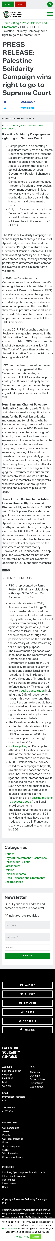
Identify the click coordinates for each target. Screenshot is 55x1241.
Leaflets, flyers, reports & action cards (23, 1172)
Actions (9, 854)
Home (6, 23)
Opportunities (37, 1079)
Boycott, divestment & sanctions (26, 858)
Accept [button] (35, 1237)
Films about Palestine (14, 1176)
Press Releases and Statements (25, 878)
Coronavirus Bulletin (17, 862)
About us (35, 1072)
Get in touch (37, 1086)
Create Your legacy (12, 1157)
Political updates (15, 874)
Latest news (12, 125)
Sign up (27, 955)
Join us (8, 4)
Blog (16, 23)
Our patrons (36, 1083)
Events (6, 1142)
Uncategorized (14, 882)
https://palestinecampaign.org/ (16, 14)
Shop (5, 1187)
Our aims (35, 1075)
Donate (20, 4)
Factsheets (8, 1179)
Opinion (9, 870)
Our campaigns (10, 1127)
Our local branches (12, 1138)
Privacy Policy (9, 1228)
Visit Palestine (10, 1153)
